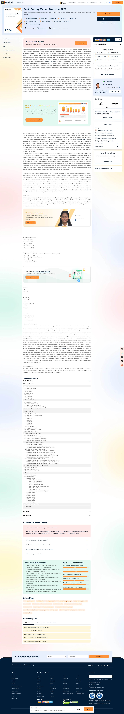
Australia (52, 676)
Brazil (64, 676)
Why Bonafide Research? (9, 50)
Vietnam (52, 696)
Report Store (117, 2)
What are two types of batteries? (34, 554)
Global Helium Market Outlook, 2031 (33, 630)
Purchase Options (100, 44)
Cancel (78, 709)
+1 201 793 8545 (114, 56)
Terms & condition (16, 693)
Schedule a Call (43, 28)
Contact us (14, 698)
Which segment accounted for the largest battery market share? (42, 528)
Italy (38, 683)
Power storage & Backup (33, 24)
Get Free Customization (107, 74)
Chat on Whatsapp (101, 52)
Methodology (15, 678)
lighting (63, 175)
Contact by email (101, 60)
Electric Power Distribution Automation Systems (36, 610)
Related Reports (7, 57)
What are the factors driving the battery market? (38, 544)
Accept (88, 709)
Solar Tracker (28, 613)
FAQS (13, 696)
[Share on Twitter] (111, 23)
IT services (73, 63)
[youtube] (107, 665)
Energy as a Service (29, 601)
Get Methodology (107, 161)
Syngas (66, 604)
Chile (38, 678)
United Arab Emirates (68, 693)
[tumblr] (111, 665)
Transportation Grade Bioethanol (64, 607)
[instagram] (101, 665)
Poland (64, 686)
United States (40, 696)
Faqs (4, 46)
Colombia (65, 678)
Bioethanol (27, 604)
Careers (13, 681)
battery (79, 83)
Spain (38, 691)
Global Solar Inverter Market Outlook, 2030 (34, 634)
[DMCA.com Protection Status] (74, 702)
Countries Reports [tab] (52, 623)
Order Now (81, 43)
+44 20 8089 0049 (101, 56)
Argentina (39, 676)
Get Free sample (109, 19)
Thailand (39, 693)
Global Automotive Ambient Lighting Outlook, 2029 (36, 627)
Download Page (31, 28)
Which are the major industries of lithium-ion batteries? (39, 549)
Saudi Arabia (53, 688)
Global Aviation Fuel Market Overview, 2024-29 (35, 641)
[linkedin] (104, 665)
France (39, 681)
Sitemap (31, 665)
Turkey (51, 693)
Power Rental (37, 607)
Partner (13, 683)
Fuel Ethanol (54, 610)
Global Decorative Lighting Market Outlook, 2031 (36, 637)
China (51, 678)
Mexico (77, 683)
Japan (51, 683)
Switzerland (66, 691)
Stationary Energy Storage (65, 601)
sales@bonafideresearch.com (97, 687)
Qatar (77, 686)
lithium (36, 85)
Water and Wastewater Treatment (68, 610)
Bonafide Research (31, 18)
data (61, 332)
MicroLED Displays (51, 601)
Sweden (52, 691)
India (64, 681)
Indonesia (78, 681)
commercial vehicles (50, 61)
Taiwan (77, 691)
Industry (21, 2)
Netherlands (40, 686)
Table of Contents (7, 42)
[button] (105, 3)
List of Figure (27, 515)
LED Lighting (40, 601)
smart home (26, 191)
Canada (77, 676)
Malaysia (65, 683)
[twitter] (98, 665)
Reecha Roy (55, 28)
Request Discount (108, 117)
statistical (64, 348)
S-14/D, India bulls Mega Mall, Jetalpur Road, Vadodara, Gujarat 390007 (100, 681)
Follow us (90, 665)
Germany (52, 681)
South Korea (79, 688)
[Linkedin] (75, 220)
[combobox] (118, 39)
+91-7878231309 (94, 684)
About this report (7, 39)
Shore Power (28, 607)
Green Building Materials (80, 601)
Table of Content (28, 381)
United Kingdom (80, 693)
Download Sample (35, 120)
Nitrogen (81, 610)
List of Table (26, 512)
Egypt (77, 678)
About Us (14, 676)
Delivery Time (98, 128)
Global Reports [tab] (29, 623)
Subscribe (98, 656)
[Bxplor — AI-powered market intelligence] (62, 2)
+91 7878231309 (114, 52)
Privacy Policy (23, 665)
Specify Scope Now (32, 277)
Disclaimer (15, 665)
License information (16, 686)
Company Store (71, 2)
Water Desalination (46, 604)
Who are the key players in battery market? (36, 540)
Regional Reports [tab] (39, 623)
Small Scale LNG (58, 604)
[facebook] (95, 665)
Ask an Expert (30, 222)
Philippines (52, 686)
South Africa (66, 688)
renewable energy (81, 139)
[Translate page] (110, 3)
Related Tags (6, 53)
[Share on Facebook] (108, 23)
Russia (38, 688)
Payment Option (99, 143)
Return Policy (15, 691)
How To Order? (15, 688)
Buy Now (109, 13)
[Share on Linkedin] (114, 23)
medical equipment (83, 189)
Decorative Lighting (76, 604)
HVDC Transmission (48, 607)
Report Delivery (99, 146)
